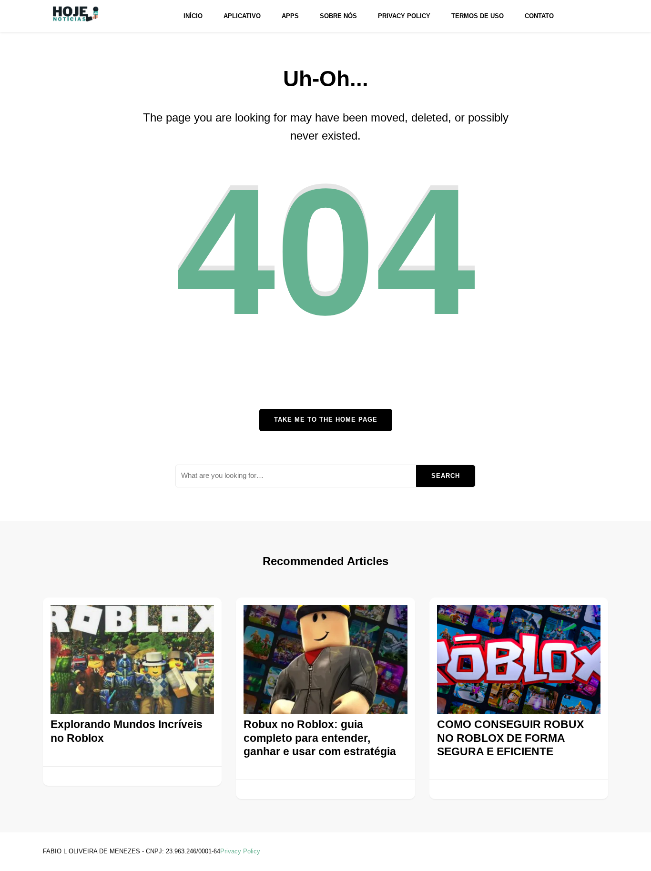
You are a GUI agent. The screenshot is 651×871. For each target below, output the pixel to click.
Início (193, 16)
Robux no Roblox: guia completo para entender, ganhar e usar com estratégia (320, 738)
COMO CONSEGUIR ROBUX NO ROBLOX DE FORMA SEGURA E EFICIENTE (510, 738)
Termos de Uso (477, 16)
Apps (290, 16)
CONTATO (539, 16)
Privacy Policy (404, 16)
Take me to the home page (325, 419)
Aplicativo (242, 16)
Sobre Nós (338, 16)
